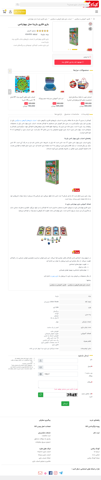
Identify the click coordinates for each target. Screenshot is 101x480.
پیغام (89, 382)
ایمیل (89, 366)
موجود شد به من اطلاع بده (72, 62)
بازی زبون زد (54, 276)
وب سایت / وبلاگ (88, 374)
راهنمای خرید (95, 420)
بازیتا (43, 34)
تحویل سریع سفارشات (42, 442)
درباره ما (97, 452)
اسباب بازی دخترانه (43, 452)
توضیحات (85, 114)
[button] (91, 92)
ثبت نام (96, 433)
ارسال (65, 403)
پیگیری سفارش (44, 420)
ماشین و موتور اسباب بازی (41, 461)
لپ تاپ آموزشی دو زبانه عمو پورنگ (51, 99)
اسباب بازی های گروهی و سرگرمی (61, 19)
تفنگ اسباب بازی (44, 458)
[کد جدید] (40, 394)
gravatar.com (28, 367)
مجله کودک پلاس (93, 458)
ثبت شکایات (46, 436)
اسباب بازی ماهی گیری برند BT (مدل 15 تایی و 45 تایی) (22, 98)
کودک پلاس (95, 449)
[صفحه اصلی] (94, 19)
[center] (17, 4)
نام (91, 360)
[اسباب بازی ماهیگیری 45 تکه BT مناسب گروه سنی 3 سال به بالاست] (22, 84)
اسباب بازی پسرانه (44, 455)
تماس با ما (96, 455)
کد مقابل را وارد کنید (87, 395)
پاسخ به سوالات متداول (42, 439)
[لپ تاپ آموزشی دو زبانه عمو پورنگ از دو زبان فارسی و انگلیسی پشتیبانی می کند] (50, 84)
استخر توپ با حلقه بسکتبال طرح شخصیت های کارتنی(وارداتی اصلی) (79, 98)
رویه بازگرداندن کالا (92, 426)
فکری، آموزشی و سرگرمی (82, 19)
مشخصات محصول (71, 114)
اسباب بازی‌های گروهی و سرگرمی (25, 120)
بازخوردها (58, 114)
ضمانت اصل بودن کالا (42, 426)
